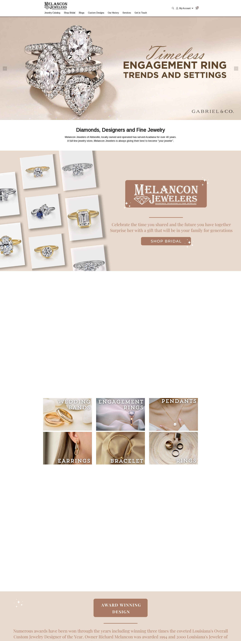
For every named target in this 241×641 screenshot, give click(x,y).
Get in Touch (141, 13)
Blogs (81, 13)
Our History (113, 13)
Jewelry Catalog (52, 13)
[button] (5, 68)
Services (126, 13)
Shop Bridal (69, 13)
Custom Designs (96, 13)
